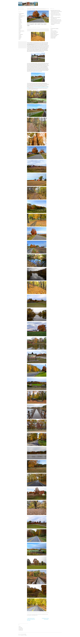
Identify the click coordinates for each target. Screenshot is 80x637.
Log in (20, 626)
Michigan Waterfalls (53, 36)
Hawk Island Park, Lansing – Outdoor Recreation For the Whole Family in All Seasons (56, 15)
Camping (20, 20)
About (51, 29)
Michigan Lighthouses (53, 33)
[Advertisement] (22, 44)
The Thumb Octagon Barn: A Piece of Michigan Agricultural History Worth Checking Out (55, 23)
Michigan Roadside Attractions (55, 34)
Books (20, 18)
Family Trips (20, 22)
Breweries (20, 19)
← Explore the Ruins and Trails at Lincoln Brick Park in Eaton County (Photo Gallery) (31, 619)
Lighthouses (20, 27)
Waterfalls (20, 36)
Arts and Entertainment (22, 15)
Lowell (32, 615)
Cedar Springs (33, 614)
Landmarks (20, 26)
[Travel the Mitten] (28, 4)
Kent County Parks (29, 615)
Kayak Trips (20, 25)
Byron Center (29, 614)
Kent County (46, 614)
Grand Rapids (43, 614)
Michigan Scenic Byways (54, 35)
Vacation (20, 35)
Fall (38, 614)
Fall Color (40, 614)
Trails (19, 33)
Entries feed (20, 627)
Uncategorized (21, 34)
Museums (20, 28)
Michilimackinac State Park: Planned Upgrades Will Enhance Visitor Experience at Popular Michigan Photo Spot (56, 11)
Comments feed (21, 628)
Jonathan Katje (34, 27)
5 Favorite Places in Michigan (54, 28)
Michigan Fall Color (35, 615)
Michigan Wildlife (53, 37)
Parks (19, 29)
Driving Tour (36, 614)
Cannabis (20, 21)
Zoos (19, 39)
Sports (20, 32)
